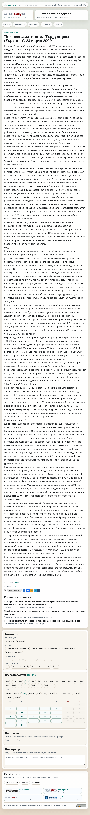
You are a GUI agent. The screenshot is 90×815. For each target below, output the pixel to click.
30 (10, 725)
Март (24, 693)
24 (22, 721)
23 (10, 721)
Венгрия (48, 660)
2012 (45, 682)
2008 (21, 682)
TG (35, 590)
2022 (26, 686)
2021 (20, 686)
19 (45, 717)
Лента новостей (11, 782)
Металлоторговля (38, 648)
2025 (46, 686)
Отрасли (58, 24)
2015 (63, 682)
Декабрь (17, 697)
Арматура (20, 641)
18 (33, 717)
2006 (8, 682)
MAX (28, 590)
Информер (36, 782)
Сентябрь (66, 693)
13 (56, 713)
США (23, 660)
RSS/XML (25, 782)
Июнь (44, 693)
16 (10, 717)
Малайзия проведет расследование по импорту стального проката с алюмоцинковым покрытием (44, 612)
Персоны (7, 24)
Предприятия (20, 24)
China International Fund (20, 667)
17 (22, 717)
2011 (39, 682)
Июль (51, 693)
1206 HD (16, 586)
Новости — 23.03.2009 (59, 17)
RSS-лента (10, 741)
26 (45, 721)
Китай (17, 660)
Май (38, 693)
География (33, 24)
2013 (51, 682)
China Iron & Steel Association (40, 667)
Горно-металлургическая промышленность (61, 648)
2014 (57, 682)
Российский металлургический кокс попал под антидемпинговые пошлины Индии (42, 621)
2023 (33, 686)
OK (32, 590)
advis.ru (17, 583)
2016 (69, 682)
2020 (14, 686)
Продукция (46, 24)
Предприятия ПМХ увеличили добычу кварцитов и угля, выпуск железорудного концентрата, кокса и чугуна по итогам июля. (41, 603)
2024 (39, 686)
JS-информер (23, 741)
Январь (8, 693)
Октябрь (76, 693)
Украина (9, 660)
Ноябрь (8, 697)
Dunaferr (56, 667)
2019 (7, 686)
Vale (7, 667)
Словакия (31, 660)
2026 (52, 686)
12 (45, 713)
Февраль (16, 693)
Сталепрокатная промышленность (17, 648)
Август (57, 693)
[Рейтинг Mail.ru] (81, 805)
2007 (14, 682)
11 (33, 713)
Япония (39, 660)
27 (56, 721)
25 (33, 721)
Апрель (31, 693)
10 (22, 713)
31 (22, 725)
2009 (27, 682)
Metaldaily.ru (42, 17)
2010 (33, 682)
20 (56, 717)
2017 (75, 682)
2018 (81, 682)
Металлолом (10, 641)
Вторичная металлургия (14, 652)
